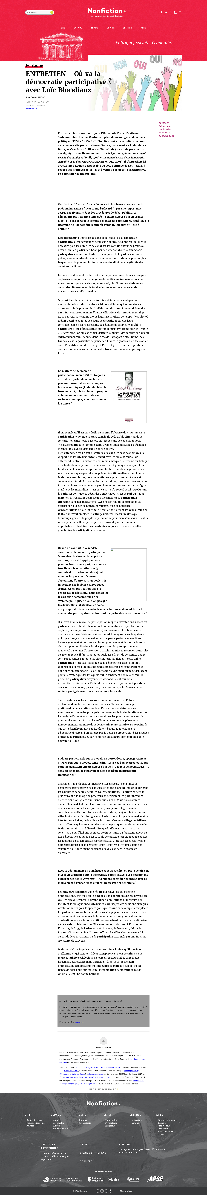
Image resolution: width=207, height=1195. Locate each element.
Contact (137, 1152)
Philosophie (111, 1120)
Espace (78, 28)
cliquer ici (79, 1022)
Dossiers (86, 1161)
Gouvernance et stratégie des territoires (76, 1077)
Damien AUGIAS (38, 97)
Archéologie (85, 1123)
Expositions (47, 1159)
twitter (166, 12)
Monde (56, 1120)
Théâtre (162, 1123)
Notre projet (125, 1149)
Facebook (97, 1191)
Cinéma (162, 1120)
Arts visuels (164, 1126)
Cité (63, 28)
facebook (161, 12)
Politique (30, 1126)
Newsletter (180, 12)
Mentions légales (127, 1191)
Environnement (61, 1128)
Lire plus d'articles (102, 1089)
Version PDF (31, 108)
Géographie (58, 1123)
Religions (110, 1126)
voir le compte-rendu (89, 1084)
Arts (143, 28)
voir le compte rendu (94, 1074)
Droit (29, 1120)
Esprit (110, 28)
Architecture (164, 1128)
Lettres (127, 28)
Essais (84, 1144)
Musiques (172, 1120)
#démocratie (165, 132)
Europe (56, 1126)
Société (30, 1123)
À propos (125, 1144)
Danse (161, 1134)
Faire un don (125, 1152)
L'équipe (137, 1149)
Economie (40, 1123)
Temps (94, 28)
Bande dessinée (165, 1131)
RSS (106, 1191)
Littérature (137, 1120)
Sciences (38, 1120)
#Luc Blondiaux (166, 136)
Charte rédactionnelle (154, 1149)
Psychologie (111, 1123)
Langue (135, 1123)
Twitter (102, 1191)
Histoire (83, 1120)
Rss (175, 12)
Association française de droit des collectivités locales (98, 1067)
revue (71, 1071)
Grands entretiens (93, 1153)
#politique (164, 123)
